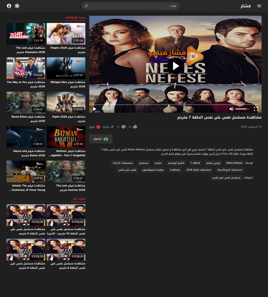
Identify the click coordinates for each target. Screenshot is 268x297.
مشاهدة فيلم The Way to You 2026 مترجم (26, 84)
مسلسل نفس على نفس (226, 177)
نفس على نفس (127, 170)
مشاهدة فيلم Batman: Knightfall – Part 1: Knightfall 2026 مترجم (67, 155)
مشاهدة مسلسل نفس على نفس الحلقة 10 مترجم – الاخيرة (66, 231)
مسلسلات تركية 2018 (198, 170)
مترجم (158, 163)
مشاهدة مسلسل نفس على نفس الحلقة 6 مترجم (27, 265)
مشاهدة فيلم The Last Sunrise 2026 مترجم (70, 187)
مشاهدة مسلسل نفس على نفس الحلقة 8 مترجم (68, 265)
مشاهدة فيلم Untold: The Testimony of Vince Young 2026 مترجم (28, 190)
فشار (246, 6)
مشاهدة (175, 170)
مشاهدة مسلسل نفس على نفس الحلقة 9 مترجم (27, 231)
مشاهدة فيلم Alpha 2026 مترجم (68, 118)
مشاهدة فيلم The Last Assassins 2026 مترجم (30, 50)
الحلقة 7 (195, 163)
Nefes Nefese (234, 163)
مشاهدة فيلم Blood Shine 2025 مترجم (28, 118)
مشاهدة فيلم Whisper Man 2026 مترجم (67, 84)
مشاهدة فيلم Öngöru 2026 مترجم (67, 50)
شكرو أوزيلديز (176, 163)
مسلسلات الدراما (123, 163)
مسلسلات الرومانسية (230, 170)
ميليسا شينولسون (153, 170)
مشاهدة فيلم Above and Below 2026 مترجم (29, 153)
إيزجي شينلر (213, 163)
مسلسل (144, 163)
